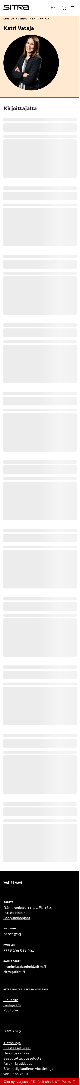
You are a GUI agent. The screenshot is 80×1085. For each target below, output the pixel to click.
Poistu (66, 1082)
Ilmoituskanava (16, 1053)
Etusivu (8, 19)
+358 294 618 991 (18, 950)
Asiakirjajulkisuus (17, 1064)
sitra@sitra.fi (14, 972)
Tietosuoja (12, 1043)
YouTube (10, 1010)
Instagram (12, 1005)
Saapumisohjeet (16, 918)
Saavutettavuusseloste (22, 1058)
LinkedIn (10, 1000)
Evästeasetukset (17, 1048)
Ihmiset (23, 19)
